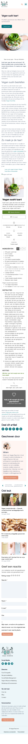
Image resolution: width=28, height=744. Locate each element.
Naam (4, 601)
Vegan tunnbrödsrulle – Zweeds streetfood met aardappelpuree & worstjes (12, 510)
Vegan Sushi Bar (10, 101)
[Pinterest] (9, 663)
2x (21, 248)
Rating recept (6, 576)
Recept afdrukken (19, 59)
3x (24, 248)
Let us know (10, 403)
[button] (25, 4)
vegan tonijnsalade (18, 151)
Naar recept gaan (8, 59)
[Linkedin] (12, 663)
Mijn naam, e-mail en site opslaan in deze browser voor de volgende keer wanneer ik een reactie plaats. (13, 627)
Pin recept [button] (15, 217)
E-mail (4, 608)
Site (3, 615)
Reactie (4, 580)
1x (18, 248)
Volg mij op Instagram (10, 477)
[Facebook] (3, 663)
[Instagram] (6, 663)
